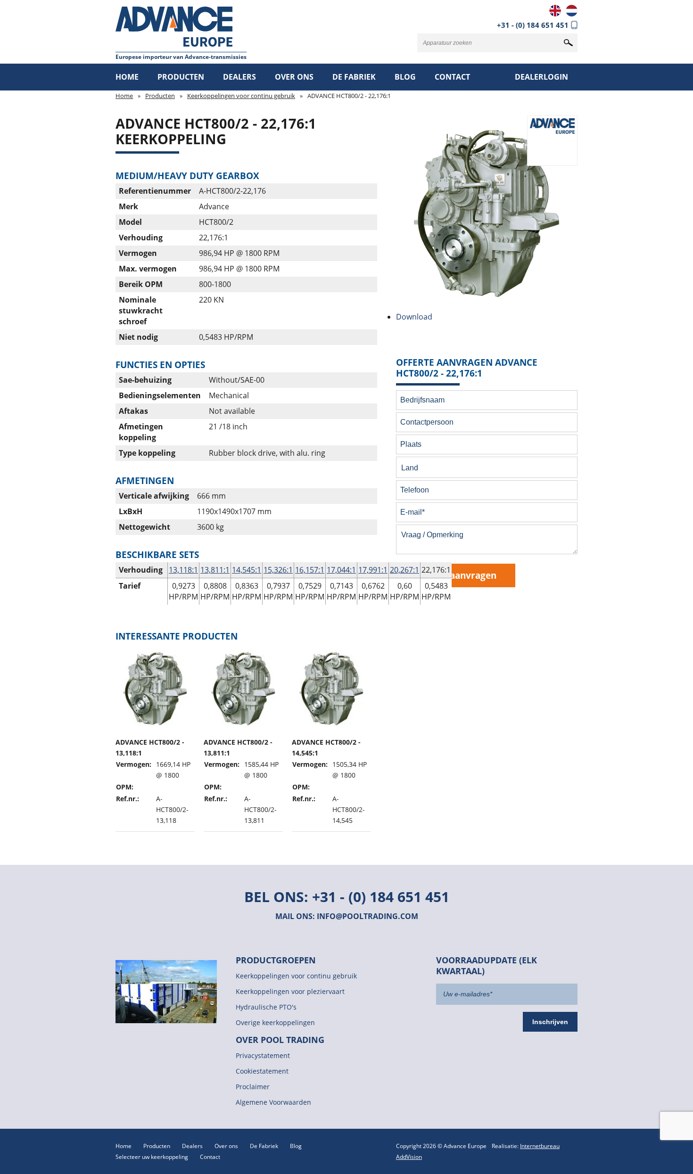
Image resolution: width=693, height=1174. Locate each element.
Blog (405, 77)
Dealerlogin (541, 77)
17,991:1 (373, 570)
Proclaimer (253, 1086)
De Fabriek (354, 77)
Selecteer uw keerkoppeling (152, 1157)
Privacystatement (263, 1055)
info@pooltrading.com (367, 916)
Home (127, 77)
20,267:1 (404, 570)
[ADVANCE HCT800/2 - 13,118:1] (155, 739)
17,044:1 (341, 570)
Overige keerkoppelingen (275, 1022)
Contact (452, 77)
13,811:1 (215, 570)
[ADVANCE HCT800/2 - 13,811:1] (243, 739)
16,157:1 (309, 570)
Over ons (294, 77)
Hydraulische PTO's (266, 1006)
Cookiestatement (262, 1071)
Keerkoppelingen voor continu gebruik (241, 95)
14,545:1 (246, 570)
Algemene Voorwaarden (273, 1102)
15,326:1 (278, 570)
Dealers (239, 77)
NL (572, 10)
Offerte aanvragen (455, 575)
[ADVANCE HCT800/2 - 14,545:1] (331, 739)
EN (555, 10)
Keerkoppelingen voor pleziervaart (290, 991)
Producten (180, 77)
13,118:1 (183, 570)
